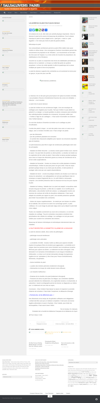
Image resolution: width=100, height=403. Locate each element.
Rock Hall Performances (81, 379)
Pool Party (76, 377)
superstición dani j (78, 381)
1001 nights (85, 368)
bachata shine (87, 370)
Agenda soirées (59, 393)
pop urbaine (84, 377)
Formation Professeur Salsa (36, 393)
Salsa (16, 12)
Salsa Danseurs (6, 31)
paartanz (69, 377)
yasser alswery (71, 384)
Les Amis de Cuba (39, 380)
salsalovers (34, 25)
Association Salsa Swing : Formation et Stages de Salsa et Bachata (49, 365)
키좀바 (71, 386)
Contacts (68, 393)
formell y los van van (84, 374)
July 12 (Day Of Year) (85, 375)
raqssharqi (72, 379)
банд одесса (76, 384)
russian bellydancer (90, 379)
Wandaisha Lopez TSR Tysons (87, 382)
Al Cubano (5, 84)
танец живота (83, 384)
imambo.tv (78, 375)
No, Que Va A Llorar (7, 33)
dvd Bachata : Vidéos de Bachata (42, 366)
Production (90, 378)
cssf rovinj (85, 372)
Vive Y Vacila (5, 67)
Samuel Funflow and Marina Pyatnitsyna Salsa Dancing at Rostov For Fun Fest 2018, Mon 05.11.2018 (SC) (12, 103)
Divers (31, 17)
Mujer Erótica (5, 139)
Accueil (9, 12)
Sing (73, 381)
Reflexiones (5, 122)
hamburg (73, 376)
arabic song (70, 370)
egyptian (75, 374)
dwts (69, 374)
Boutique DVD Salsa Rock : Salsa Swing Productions (46, 362)
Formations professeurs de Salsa (42, 368)
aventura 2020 (75, 370)
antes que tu (94, 368)
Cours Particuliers (49, 393)
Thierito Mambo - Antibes (40, 378)
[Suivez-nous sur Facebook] (96, 399)
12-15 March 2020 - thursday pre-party (75, 368)
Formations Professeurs (45, 12)
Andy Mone (90, 368)
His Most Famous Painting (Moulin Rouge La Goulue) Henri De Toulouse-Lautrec (35, 344)
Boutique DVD (57, 12)
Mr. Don (93, 375)
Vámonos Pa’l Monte (7, 50)
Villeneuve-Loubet (39, 377)
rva (94, 379)
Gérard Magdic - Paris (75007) (41, 375)
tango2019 (84, 381)
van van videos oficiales (73, 382)
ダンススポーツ (91, 384)
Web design (37, 369)
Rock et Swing (23, 12)
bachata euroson (81, 370)
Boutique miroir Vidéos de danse (42, 363)
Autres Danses (33, 12)
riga (75, 379)
